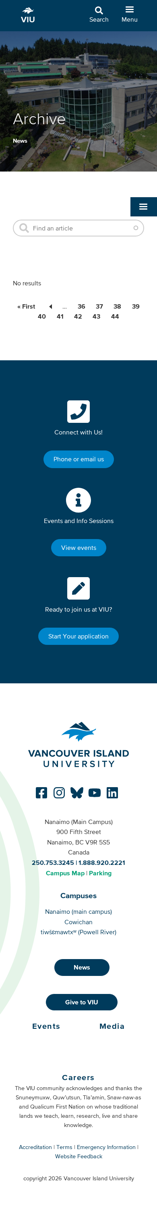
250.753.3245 (53, 862)
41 (60, 316)
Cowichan (78, 921)
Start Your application (78, 636)
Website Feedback (78, 1156)
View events (78, 547)
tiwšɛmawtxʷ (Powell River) (78, 931)
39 (136, 306)
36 (81, 306)
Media (112, 1026)
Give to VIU (81, 1002)
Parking (100, 873)
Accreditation (35, 1147)
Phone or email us (79, 459)
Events (46, 1026)
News (20, 140)
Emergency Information (106, 1147)
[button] (143, 206)
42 (78, 316)
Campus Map (65, 873)
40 (42, 316)
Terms (64, 1147)
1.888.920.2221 (101, 862)
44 (115, 316)
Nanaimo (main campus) (78, 911)
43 (96, 316)
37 (99, 306)
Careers (78, 1077)
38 (117, 306)
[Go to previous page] (49, 306)
